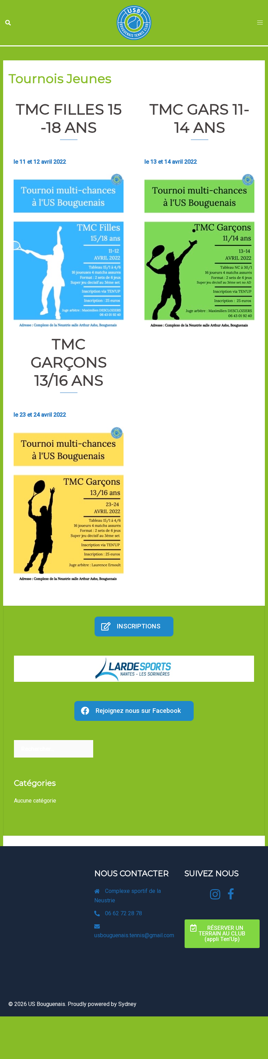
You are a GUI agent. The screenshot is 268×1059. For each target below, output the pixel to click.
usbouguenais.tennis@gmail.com (134, 935)
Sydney (127, 1004)
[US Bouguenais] (134, 22)
